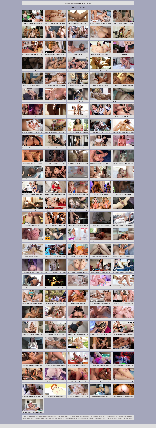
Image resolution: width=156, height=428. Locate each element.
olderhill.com (79, 426)
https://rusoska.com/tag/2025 (85, 3)
